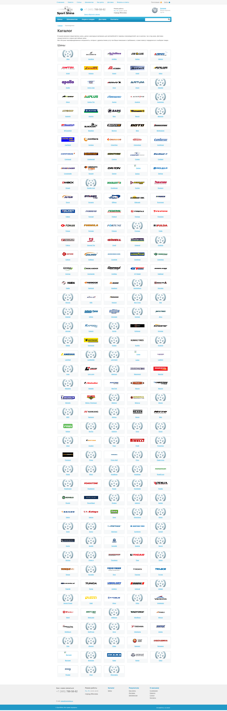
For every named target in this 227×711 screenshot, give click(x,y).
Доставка (110, 2)
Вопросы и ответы (123, 2)
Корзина (163, 8)
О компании (154, 691)
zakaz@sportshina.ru (67, 701)
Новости (70, 2)
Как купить (100, 2)
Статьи (79, 2)
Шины (110, 691)
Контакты (153, 698)
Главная (60, 25)
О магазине (60, 2)
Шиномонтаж (89, 2)
